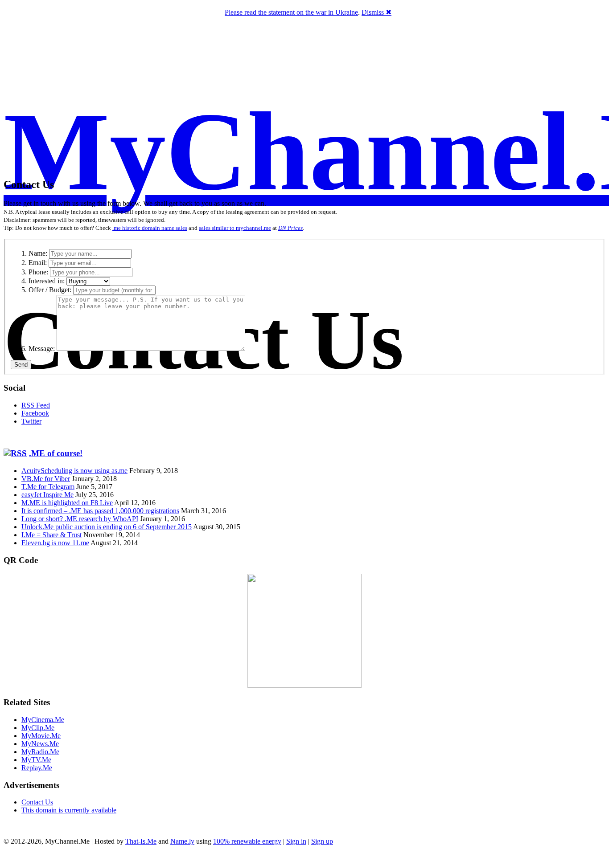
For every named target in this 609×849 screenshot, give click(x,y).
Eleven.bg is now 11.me (55, 543)
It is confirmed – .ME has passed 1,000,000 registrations (100, 510)
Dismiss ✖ (376, 12)
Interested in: (47, 281)
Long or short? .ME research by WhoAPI (79, 518)
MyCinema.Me (42, 719)
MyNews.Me (40, 743)
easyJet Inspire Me (47, 494)
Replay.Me (36, 767)
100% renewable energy (247, 841)
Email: (38, 262)
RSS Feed (35, 405)
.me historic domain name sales (149, 227)
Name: (38, 253)
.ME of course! (55, 453)
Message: (42, 348)
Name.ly (182, 841)
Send (21, 364)
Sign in (296, 841)
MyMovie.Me (41, 735)
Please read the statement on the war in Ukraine (291, 12)
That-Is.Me (140, 841)
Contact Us (37, 802)
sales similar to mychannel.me (235, 227)
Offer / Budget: (50, 290)
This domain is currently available (68, 810)
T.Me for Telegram (47, 486)
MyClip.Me (37, 727)
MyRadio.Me (40, 751)
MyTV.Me (36, 759)
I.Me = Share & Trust (51, 535)
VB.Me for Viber (45, 478)
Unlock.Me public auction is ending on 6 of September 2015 (106, 527)
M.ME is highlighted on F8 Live (67, 502)
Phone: (38, 272)
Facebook (35, 413)
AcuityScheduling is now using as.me (74, 470)
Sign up (322, 841)
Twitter (31, 421)
